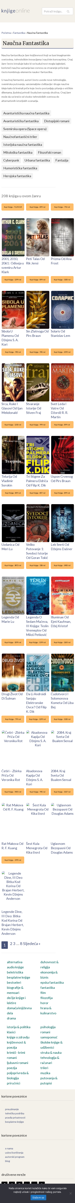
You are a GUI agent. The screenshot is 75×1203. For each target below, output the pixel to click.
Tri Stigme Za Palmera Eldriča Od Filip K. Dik (37, 480)
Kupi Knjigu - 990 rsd (13, 352)
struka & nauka (51, 1052)
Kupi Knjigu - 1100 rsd (62, 280)
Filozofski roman (49, 152)
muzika (45, 1073)
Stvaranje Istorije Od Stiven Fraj (33, 408)
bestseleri (14, 982)
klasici (11, 1032)
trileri (44, 1068)
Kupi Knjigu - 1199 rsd (37, 642)
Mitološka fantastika (17, 152)
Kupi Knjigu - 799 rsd (13, 719)
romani (45, 1032)
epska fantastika (52, 982)
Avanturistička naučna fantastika (26, 113)
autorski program (14, 1156)
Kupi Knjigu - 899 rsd (37, 207)
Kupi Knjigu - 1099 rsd (13, 642)
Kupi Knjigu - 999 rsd (37, 425)
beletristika (15, 972)
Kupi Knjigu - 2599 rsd (62, 352)
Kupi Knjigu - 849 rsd (13, 493)
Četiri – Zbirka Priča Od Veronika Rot (11, 775)
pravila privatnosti (15, 1117)
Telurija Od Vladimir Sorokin (9, 480)
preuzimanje (12, 1109)
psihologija (48, 1027)
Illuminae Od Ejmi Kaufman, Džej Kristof (61, 621)
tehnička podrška (14, 1113)
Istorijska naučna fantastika (22, 145)
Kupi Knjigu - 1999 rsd (13, 860)
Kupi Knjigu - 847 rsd (37, 493)
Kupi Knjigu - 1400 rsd (62, 565)
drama (11, 1018)
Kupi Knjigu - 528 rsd (37, 565)
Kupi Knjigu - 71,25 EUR (13, 207)
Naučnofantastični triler (20, 137)
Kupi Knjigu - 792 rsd (62, 207)
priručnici (13, 1083)
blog (7, 1160)
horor (44, 1003)
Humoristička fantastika (20, 168)
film (43, 993)
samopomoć (48, 1037)
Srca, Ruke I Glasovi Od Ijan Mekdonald (12, 408)
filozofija (46, 998)
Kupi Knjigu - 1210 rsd (13, 425)
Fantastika (19, 32)
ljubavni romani (17, 1063)
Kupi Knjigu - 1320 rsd (62, 719)
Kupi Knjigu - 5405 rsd (13, 792)
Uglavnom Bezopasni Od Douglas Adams (62, 848)
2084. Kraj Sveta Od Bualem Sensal (61, 775)
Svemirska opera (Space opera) (25, 129)
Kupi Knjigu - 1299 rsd (13, 280)
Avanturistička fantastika (21, 121)
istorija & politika (18, 1027)
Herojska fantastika (17, 176)
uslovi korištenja (14, 1152)
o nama (9, 1148)
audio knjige (15, 967)
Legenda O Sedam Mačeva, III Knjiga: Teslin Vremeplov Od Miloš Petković (37, 626)
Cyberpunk (11, 160)
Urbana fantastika (37, 160)
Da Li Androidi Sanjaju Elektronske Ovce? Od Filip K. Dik (36, 702)
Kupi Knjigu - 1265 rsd (62, 642)
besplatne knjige (18, 977)
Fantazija (61, 160)
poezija (12, 1068)
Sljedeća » (31, 943)
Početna (6, 32)
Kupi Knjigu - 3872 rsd (13, 565)
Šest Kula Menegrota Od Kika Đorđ (36, 848)
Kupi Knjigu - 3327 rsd (62, 792)
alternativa (14, 962)
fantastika (47, 988)
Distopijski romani (56, 121)
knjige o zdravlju (18, 1037)
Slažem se (38, 1197)
